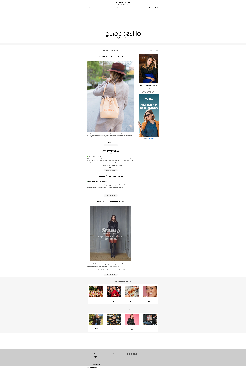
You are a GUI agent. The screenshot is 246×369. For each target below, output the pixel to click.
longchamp (110, 269)
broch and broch (99, 140)
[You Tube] (155, 7)
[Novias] (96, 296)
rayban (117, 165)
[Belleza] (150, 296)
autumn (95, 140)
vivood (120, 165)
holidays (113, 190)
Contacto (96, 357)
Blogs (89, 7)
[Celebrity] (114, 324)
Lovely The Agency (116, 7)
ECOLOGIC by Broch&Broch (111, 57)
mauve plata (114, 165)
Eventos (122, 7)
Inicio (100, 43)
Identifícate (139, 7)
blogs (103, 165)
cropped (112, 140)
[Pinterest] (151, 7)
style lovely (125, 140)
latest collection (105, 269)
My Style (112, 43)
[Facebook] (148, 7)
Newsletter (144, 7)
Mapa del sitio (96, 356)
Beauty (125, 43)
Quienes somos (96, 353)
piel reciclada (121, 140)
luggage (114, 269)
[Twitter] (150, 7)
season (116, 190)
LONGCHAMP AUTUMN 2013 (110, 202)
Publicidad (97, 355)
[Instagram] (153, 7)
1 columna (150, 50)
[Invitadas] (150, 324)
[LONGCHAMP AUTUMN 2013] (110, 233)
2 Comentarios (110, 192)
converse (109, 140)
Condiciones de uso (96, 361)
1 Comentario (110, 142)
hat (117, 140)
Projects (138, 43)
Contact (145, 43)
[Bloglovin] (150, 92)
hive (111, 190)
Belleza (96, 7)
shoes (117, 269)
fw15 (105, 165)
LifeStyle (110, 165)
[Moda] (114, 296)
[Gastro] (132, 296)
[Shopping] (96, 324)
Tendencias (126, 269)
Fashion (131, 43)
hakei (107, 165)
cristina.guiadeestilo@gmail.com (148, 85)
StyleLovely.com (123, 2)
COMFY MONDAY (110, 151)
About (106, 43)
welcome (119, 190)
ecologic (115, 140)
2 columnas (156, 50)
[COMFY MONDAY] (110, 156)
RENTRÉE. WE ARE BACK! (111, 177)
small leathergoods (121, 269)
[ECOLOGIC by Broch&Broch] (110, 96)
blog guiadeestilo (107, 190)
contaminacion (104, 140)
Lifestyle (104, 7)
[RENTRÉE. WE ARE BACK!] (110, 181)
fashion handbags (100, 269)
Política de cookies (96, 364)
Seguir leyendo (110, 145)
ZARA (127, 140)
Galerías (109, 7)
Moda (92, 7)
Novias (100, 7)
